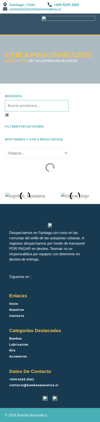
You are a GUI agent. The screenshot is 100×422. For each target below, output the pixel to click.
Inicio (10, 61)
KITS (23, 61)
